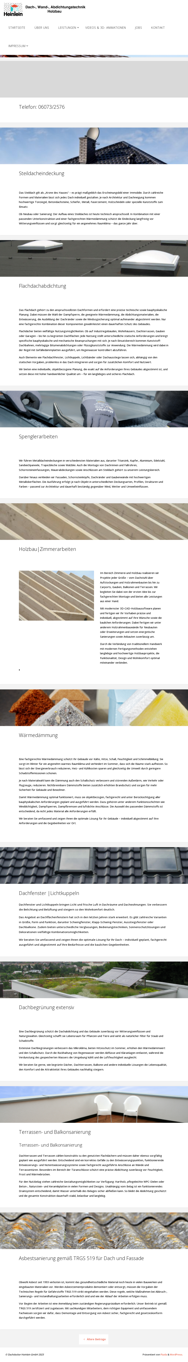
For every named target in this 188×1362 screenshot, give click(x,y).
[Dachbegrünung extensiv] (94, 998)
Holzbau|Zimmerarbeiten (47, 549)
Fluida (163, 1354)
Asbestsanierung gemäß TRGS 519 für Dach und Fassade (81, 1258)
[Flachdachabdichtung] (94, 276)
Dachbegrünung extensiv (46, 1007)
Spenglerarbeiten (38, 436)
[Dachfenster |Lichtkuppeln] (94, 883)
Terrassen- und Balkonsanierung (55, 1131)
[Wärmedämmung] (94, 726)
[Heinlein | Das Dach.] (46, 9)
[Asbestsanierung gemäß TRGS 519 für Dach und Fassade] (94, 1249)
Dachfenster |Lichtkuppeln (49, 893)
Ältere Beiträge (96, 1339)
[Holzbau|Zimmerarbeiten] (94, 539)
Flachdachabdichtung (42, 285)
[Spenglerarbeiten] (94, 427)
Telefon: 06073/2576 (42, 106)
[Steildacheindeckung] (94, 164)
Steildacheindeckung (41, 173)
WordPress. (176, 1354)
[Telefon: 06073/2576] (94, 97)
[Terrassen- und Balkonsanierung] (94, 1122)
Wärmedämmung (38, 735)
